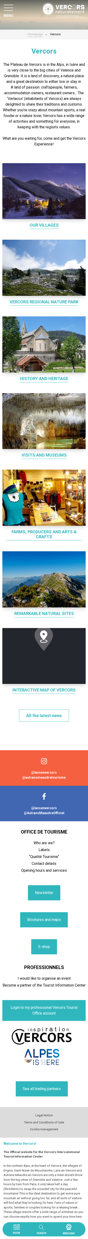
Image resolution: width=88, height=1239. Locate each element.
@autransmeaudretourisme (44, 777)
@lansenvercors (44, 772)
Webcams (68, 1226)
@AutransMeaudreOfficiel (44, 813)
